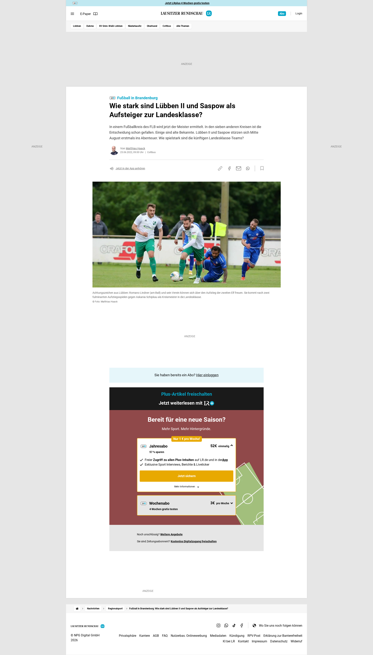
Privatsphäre (127, 636)
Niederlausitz (134, 26)
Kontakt (243, 641)
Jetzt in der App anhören (130, 168)
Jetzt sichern (187, 476)
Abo (282, 13)
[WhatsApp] (226, 625)
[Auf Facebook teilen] (229, 168)
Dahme (90, 26)
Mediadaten (218, 636)
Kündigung (236, 636)
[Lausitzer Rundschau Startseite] (186, 13)
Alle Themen (182, 26)
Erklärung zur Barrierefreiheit (282, 636)
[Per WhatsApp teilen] (248, 168)
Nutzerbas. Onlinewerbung (189, 636)
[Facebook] (242, 625)
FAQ (165, 636)
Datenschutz (279, 641)
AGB (156, 636)
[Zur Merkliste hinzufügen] (261, 168)
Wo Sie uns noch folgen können (280, 625)
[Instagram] (218, 625)
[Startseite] (77, 608)
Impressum (259, 641)
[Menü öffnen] (72, 14)
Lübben (77, 26)
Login (298, 13)
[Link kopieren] (220, 168)
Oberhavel (152, 26)
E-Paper (85, 14)
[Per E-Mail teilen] (238, 168)
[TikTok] (234, 625)
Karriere (144, 636)
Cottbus (167, 26)
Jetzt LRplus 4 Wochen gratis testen (187, 3)
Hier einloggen (207, 375)
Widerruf (296, 641)
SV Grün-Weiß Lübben (111, 26)
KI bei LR (229, 641)
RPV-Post (254, 636)
